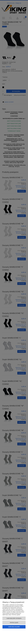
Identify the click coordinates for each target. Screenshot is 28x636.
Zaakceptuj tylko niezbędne (14, 618)
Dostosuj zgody (14, 622)
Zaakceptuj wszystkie (14, 626)
